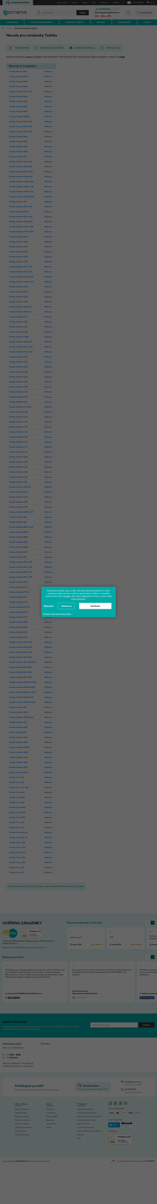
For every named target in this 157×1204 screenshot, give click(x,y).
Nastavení (48, 606)
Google (66, 596)
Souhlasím (95, 606)
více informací (78, 599)
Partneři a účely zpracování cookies (57, 614)
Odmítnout (66, 606)
